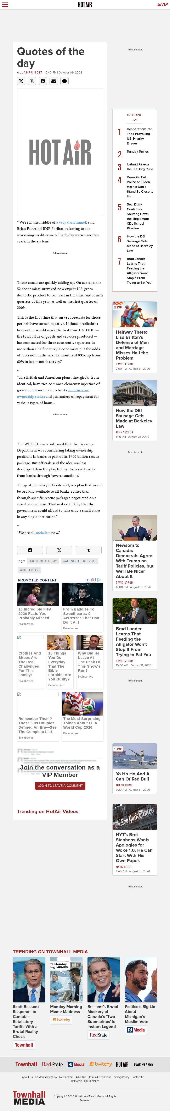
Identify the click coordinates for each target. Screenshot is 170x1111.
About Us (27, 1077)
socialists (42, 532)
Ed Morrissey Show (46, 1077)
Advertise (80, 1077)
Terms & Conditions (100, 1077)
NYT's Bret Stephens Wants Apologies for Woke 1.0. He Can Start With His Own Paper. (134, 847)
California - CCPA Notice (85, 1081)
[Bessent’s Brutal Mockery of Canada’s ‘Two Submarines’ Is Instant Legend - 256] (103, 979)
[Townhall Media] (29, 1097)
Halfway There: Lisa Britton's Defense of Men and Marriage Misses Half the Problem (132, 345)
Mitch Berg (124, 785)
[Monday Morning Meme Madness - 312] (66, 979)
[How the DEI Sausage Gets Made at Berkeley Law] (135, 392)
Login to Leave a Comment (60, 786)
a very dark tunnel (71, 222)
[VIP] (163, 4)
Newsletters (66, 1077)
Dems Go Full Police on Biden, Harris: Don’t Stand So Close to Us (140, 186)
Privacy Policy (121, 1077)
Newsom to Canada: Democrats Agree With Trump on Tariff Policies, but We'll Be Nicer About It (134, 561)
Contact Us (137, 1077)
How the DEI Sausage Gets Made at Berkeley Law (134, 418)
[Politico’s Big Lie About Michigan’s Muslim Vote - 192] (141, 979)
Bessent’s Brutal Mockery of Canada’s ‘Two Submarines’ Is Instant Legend (102, 1016)
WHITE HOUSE (29, 570)
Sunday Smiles (138, 151)
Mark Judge (124, 866)
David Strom (124, 364)
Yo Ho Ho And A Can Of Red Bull (132, 776)
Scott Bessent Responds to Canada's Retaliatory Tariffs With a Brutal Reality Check (26, 1021)
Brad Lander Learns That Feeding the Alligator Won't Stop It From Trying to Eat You (133, 641)
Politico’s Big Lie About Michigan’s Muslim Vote (140, 1014)
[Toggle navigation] (5, 4)
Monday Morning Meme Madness (66, 1009)
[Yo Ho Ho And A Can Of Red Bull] (135, 756)
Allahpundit (30, 72)
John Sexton (124, 432)
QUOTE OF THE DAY (43, 561)
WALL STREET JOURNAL (79, 561)
